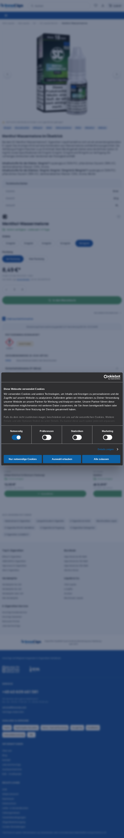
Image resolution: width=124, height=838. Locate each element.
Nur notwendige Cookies (23, 459)
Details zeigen (106, 449)
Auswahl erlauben (62, 459)
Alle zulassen (101, 459)
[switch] (46, 437)
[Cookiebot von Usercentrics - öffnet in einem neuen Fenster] (106, 377)
